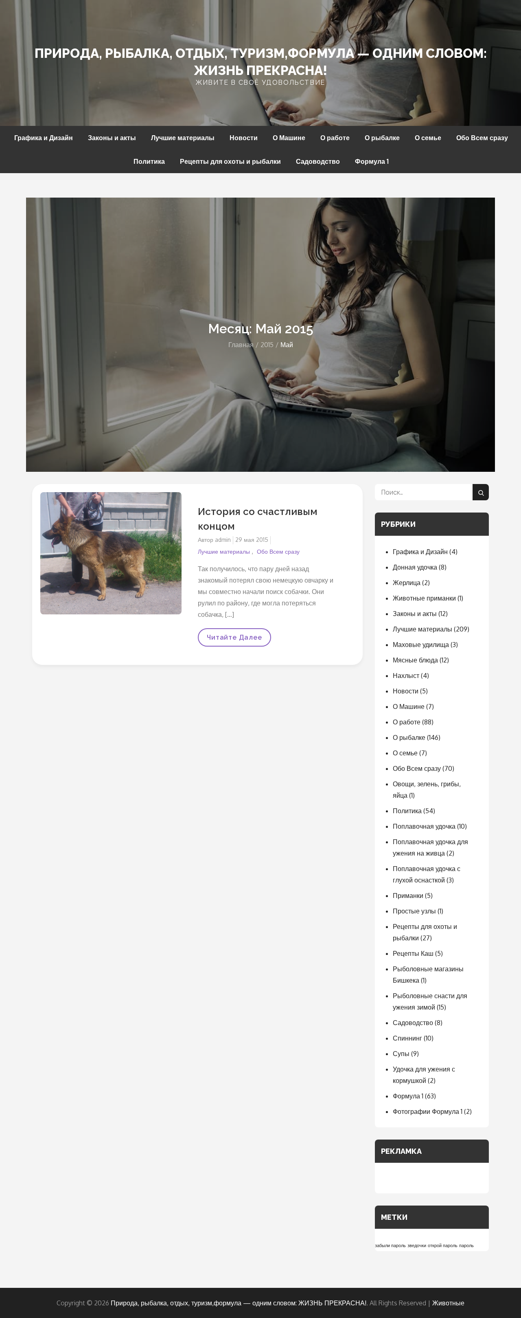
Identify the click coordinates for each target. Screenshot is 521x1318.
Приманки (408, 895)
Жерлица (406, 583)
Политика (149, 161)
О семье (428, 138)
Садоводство (318, 161)
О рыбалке (382, 138)
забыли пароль (390, 1245)
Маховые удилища (421, 644)
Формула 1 (372, 161)
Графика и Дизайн (43, 138)
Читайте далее (234, 640)
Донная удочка (415, 567)
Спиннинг (407, 1038)
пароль (466, 1245)
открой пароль (443, 1245)
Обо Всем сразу (482, 138)
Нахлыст (406, 675)
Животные (448, 1303)
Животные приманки (424, 598)
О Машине (289, 138)
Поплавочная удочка (424, 826)
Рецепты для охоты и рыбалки (230, 161)
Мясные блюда (415, 660)
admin (223, 539)
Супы (401, 1054)
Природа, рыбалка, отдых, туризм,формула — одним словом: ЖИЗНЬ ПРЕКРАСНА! (238, 1303)
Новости (244, 138)
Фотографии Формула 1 (427, 1111)
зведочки (416, 1245)
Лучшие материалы (183, 138)
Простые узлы (414, 911)
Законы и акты (112, 138)
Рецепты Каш (413, 953)
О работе (335, 138)
